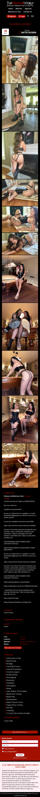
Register (12, 16)
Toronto (27, 496)
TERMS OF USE (12, 765)
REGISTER (20, 765)
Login (23, 16)
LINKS (23, 767)
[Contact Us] (32, 16)
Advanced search (21, 758)
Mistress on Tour (14, 12)
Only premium (9, 749)
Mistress (19, 9)
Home (10, 9)
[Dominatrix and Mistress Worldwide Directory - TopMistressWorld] (20, 4)
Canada (6, 499)
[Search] (28, 16)
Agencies (28, 9)
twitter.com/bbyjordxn (27, 642)
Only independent (10, 752)
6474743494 (28, 32)
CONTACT (28, 765)
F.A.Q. (4, 765)
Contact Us (28, 12)
